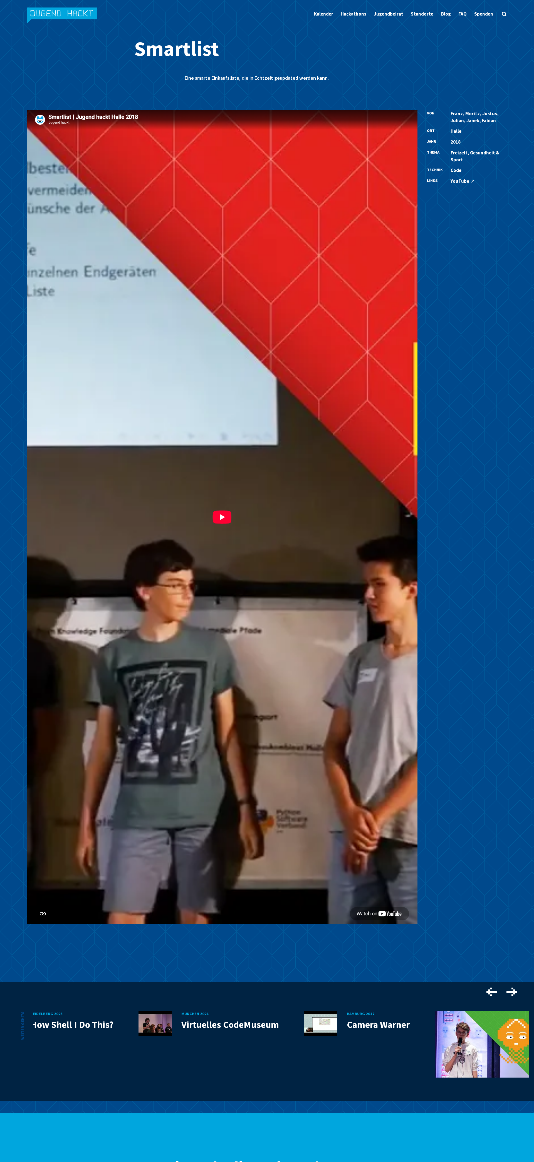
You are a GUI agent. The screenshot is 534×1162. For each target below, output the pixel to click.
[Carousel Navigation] (501, 993)
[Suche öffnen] (504, 14)
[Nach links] (491, 992)
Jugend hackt (62, 16)
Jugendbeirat (388, 14)
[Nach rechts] (511, 992)
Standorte (422, 14)
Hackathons (353, 14)
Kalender (323, 14)
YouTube (460, 181)
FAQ (462, 14)
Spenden (483, 14)
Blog (446, 14)
